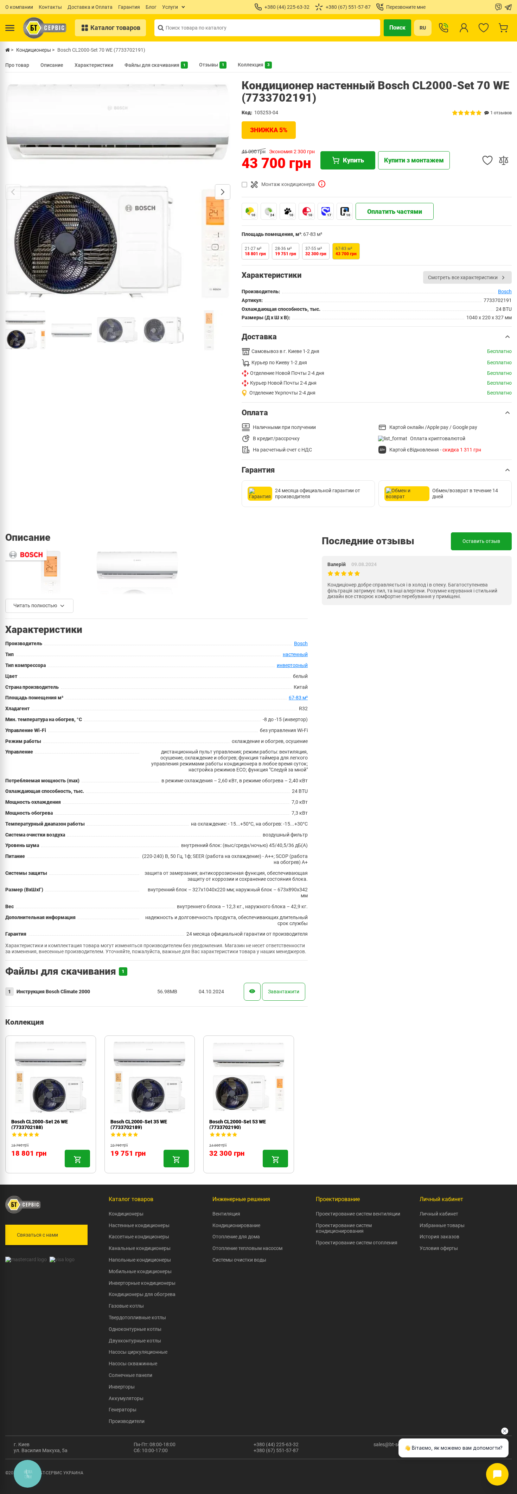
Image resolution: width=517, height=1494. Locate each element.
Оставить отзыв (481, 541)
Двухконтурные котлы (135, 1341)
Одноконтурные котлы (135, 1329)
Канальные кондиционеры (140, 1248)
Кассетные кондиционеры (139, 1236)
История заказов (439, 1236)
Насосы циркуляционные (138, 1352)
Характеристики (94, 65)
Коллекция (253, 65)
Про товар (17, 65)
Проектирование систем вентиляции (358, 1214)
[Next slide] (222, 192)
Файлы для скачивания (155, 65)
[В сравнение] (504, 160)
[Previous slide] (13, 192)
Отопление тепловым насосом (247, 1248)
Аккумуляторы (126, 1398)
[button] (377, 336)
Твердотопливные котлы (137, 1317)
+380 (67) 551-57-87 (276, 1450)
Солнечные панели (130, 1375)
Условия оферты (439, 1248)
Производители (127, 1421)
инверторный (292, 665)
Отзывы (211, 65)
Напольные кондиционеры (140, 1260)
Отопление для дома (236, 1236)
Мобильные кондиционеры (140, 1271)
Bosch (505, 291)
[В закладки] (487, 160)
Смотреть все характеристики (463, 277)
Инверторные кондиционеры (142, 1283)
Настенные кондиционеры (139, 1225)
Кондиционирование (236, 1225)
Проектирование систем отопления (356, 1242)
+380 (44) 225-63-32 (276, 1444)
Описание (51, 65)
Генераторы (122, 1409)
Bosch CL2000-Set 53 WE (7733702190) (237, 1124)
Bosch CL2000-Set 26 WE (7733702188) (39, 1124)
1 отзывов (501, 112)
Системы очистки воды (239, 1260)
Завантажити (283, 991)
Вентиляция (226, 1214)
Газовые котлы (126, 1306)
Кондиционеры (126, 1214)
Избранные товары (442, 1225)
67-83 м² (298, 697)
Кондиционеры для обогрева (142, 1294)
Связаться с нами (37, 1235)
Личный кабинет (439, 1214)
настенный (295, 654)
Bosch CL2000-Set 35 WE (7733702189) (138, 1124)
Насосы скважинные (133, 1363)
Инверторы (122, 1387)
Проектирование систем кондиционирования (344, 1228)
